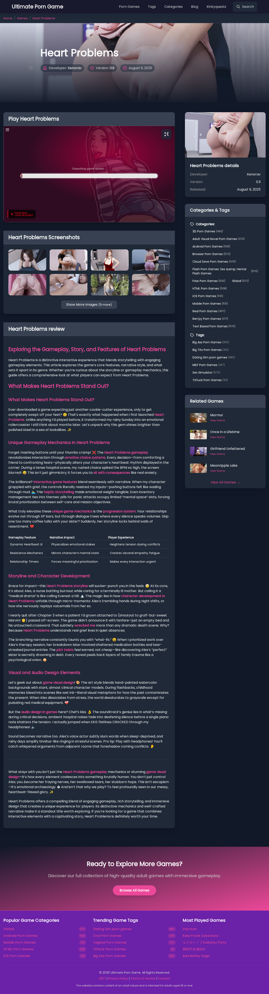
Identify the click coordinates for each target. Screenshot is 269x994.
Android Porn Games (211, 246)
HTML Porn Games (210, 288)
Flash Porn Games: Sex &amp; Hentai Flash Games (225, 271)
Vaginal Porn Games (110, 942)
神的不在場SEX (194, 949)
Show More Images (89, 304)
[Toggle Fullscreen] (166, 134)
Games (22, 18)
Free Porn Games (209, 281)
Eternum (190, 929)
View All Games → (225, 482)
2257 (102, 978)
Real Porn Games (209, 311)
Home (7, 18)
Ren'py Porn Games (210, 319)
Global (240, 281)
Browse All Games (134, 890)
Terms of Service (143, 978)
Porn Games (129, 6)
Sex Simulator (206, 372)
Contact (164, 978)
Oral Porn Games (107, 935)
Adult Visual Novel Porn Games (219, 239)
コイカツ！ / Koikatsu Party (205, 942)
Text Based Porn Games (214, 326)
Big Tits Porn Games (211, 350)
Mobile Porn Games (210, 303)
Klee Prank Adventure (201, 935)
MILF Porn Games (209, 365)
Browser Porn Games (211, 254)
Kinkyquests (216, 6)
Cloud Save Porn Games (214, 261)
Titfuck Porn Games (210, 380)
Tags (152, 6)
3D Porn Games (208, 231)
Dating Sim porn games (214, 357)
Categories (173, 6)
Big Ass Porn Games (211, 342)
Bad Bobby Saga (196, 955)
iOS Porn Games (208, 296)
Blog (194, 6)
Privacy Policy (118, 978)
